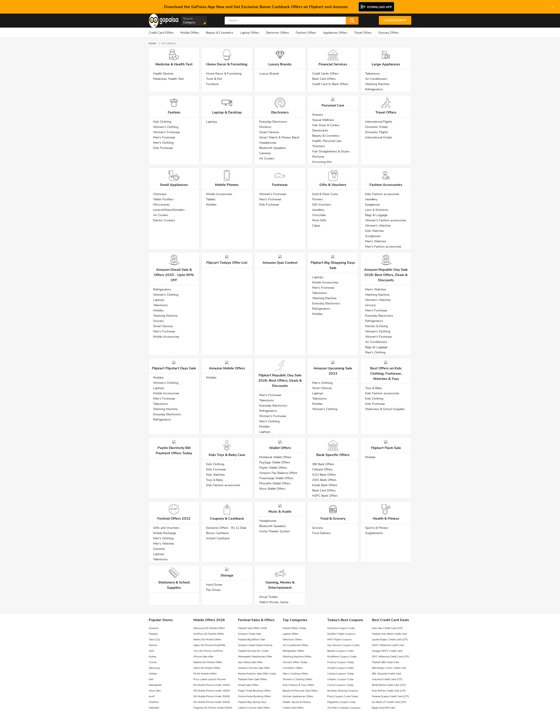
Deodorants (320, 130)
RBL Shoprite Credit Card (386, 673)
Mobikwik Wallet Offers (275, 457)
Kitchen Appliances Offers (298, 696)
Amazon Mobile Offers (227, 368)
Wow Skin (155, 690)
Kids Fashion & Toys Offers (298, 685)
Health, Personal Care (326, 141)
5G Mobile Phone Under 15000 (211, 690)
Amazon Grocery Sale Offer (254, 668)
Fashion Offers (306, 33)
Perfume (318, 157)
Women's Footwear (166, 132)
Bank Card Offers (324, 79)
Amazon (154, 628)
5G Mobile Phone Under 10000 (211, 685)
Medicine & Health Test (173, 64)
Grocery (158, 321)
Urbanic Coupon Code (340, 679)
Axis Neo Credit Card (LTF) (387, 628)
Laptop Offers (249, 33)
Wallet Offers (280, 447)
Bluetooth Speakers (272, 148)
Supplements (374, 533)
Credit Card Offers (161, 33)
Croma (152, 662)
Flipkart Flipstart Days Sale (174, 368)
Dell (151, 679)
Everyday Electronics (273, 122)
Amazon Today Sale (249, 634)
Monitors (265, 127)
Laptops (211, 122)
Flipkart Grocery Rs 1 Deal (253, 651)
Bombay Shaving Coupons (342, 690)
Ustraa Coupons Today (340, 673)
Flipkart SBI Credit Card (385, 662)
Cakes (316, 226)
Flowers (317, 199)
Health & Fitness (386, 518)
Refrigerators (374, 89)
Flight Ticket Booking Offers (254, 690)
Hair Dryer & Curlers (326, 125)
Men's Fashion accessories (383, 247)
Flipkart (153, 634)
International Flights (378, 122)
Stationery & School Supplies (385, 409)
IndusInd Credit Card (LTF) (387, 679)
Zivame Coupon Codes (340, 668)
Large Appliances (386, 64)
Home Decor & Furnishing (226, 64)
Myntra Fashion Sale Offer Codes (257, 673)
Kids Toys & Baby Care (227, 454)
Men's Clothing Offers (295, 673)
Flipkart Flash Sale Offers (252, 679)
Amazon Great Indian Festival (255, 645)
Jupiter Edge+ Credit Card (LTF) (390, 639)
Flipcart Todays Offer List (226, 262)
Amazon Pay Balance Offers (278, 473)
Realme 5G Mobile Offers (207, 662)
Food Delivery (321, 533)
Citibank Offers (322, 469)
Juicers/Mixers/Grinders (169, 210)
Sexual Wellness (323, 120)
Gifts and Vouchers (166, 528)
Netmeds (154, 707)
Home (152, 43)
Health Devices (163, 74)
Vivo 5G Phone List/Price (208, 651)
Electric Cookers (164, 220)
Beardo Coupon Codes (340, 651)
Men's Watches (375, 241)
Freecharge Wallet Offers (276, 478)
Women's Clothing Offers (297, 679)
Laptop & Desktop (227, 112)
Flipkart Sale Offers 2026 (252, 628)
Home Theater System (274, 531)
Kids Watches (374, 231)
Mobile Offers (189, 33)
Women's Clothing (165, 127)
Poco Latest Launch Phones (209, 679)
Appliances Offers (335, 33)
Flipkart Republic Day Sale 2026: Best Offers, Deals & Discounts (280, 380)
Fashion (174, 112)
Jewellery (318, 210)
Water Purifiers (163, 199)
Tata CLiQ (154, 639)
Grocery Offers (388, 33)
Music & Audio (279, 511)
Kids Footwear (163, 148)
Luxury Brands (280, 64)
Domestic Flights (376, 132)
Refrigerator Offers (293, 651)
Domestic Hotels (376, 127)
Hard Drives (214, 585)
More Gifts (319, 220)
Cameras (265, 153)
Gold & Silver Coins (325, 194)
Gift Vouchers (321, 205)
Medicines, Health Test (168, 79)
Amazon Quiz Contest (280, 262)
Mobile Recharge (164, 533)
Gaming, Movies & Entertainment (280, 585)
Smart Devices (269, 132)
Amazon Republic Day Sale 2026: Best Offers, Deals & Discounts (386, 275)
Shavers (317, 115)
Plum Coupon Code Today (342, 696)
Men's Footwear (164, 137)
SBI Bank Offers (323, 464)
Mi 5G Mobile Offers (205, 673)
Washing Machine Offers (297, 656)
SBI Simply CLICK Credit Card (389, 668)
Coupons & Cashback (227, 518)
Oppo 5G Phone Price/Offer (209, 645)
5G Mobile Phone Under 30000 (211, 702)
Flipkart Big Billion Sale (251, 639)
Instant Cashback (218, 538)
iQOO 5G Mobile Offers (206, 668)
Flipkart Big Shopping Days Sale (333, 265)
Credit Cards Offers (325, 74)
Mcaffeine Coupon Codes (342, 656)
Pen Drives (213, 590)
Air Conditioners (376, 79)
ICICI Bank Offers (324, 475)
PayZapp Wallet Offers (274, 462)
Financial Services (332, 64)
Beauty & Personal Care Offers (300, 690)
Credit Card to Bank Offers (330, 84)
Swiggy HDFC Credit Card (387, 651)
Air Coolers (266, 158)
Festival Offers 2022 (174, 518)
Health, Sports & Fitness (297, 702)
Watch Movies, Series (274, 602)
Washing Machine (377, 84)
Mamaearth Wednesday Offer (255, 656)
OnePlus (154, 702)
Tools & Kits (214, 79)
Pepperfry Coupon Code (341, 702)
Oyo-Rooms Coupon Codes (343, 645)
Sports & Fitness (376, 528)
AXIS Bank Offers (324, 480)
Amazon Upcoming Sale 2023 (332, 371)
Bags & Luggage (376, 215)
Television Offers (292, 639)
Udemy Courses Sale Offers (254, 707)
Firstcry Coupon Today (340, 662)
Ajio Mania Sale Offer (250, 662)
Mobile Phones (227, 184)
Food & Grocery (332, 518)
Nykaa (152, 656)
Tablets (211, 199)
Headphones (267, 143)
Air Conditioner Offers (295, 645)
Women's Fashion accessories (385, 220)
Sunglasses (373, 236)
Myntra (153, 645)
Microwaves (161, 205)
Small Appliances (174, 184)
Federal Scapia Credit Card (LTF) (390, 696)
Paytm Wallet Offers (273, 468)
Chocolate (319, 215)
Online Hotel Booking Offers (254, 696)
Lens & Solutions (376, 210)
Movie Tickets (268, 597)
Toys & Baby (373, 388)
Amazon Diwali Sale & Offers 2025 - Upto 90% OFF (174, 275)
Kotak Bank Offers (324, 485)
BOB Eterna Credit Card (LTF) (389, 685)
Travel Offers (363, 33)
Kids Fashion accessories (382, 194)
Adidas (153, 673)
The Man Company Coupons (343, 707)
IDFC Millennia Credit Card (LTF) (390, 656)
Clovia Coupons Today (340, 685)
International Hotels (378, 137)
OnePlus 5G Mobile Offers (208, 634)
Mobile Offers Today (294, 628)
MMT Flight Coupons (339, 639)
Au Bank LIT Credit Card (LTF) (389, 702)
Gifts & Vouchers (332, 184)
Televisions (372, 74)
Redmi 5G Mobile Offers (207, 639)
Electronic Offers (277, 33)
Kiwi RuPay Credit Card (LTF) (389, 690)
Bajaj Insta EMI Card (383, 707)
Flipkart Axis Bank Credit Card (389, 634)
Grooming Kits (322, 162)
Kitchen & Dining (376, 326)
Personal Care (333, 105)
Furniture (212, 84)
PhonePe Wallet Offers (274, 483)
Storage (226, 575)
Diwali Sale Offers (248, 685)
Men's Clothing (163, 143)
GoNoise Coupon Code (340, 628)
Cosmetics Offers (293, 668)
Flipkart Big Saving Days (252, 702)
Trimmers (318, 146)
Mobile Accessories (219, 194)
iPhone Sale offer (203, 656)
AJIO (151, 651)
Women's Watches (378, 226)
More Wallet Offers (272, 489)
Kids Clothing (162, 122)
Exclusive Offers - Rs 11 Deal (226, 528)
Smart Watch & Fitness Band (279, 137)
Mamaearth (155, 685)
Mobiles (211, 205)
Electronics (280, 112)
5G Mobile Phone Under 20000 (211, 696)
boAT (152, 696)
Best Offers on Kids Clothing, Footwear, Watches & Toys (386, 373)
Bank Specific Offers (333, 454)
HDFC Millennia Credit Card (388, 645)
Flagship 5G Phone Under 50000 (212, 707)
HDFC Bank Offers (325, 496)
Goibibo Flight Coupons (341, 634)
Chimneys (159, 194)
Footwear (280, 184)
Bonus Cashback (217, 533)
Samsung (154, 668)
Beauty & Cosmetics (219, 33)
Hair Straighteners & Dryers (331, 151)
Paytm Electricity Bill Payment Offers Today (174, 450)
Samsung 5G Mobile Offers (209, 628)
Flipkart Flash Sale (386, 447)
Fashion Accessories (385, 184)
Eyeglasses (372, 205)
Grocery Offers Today (295, 662)
